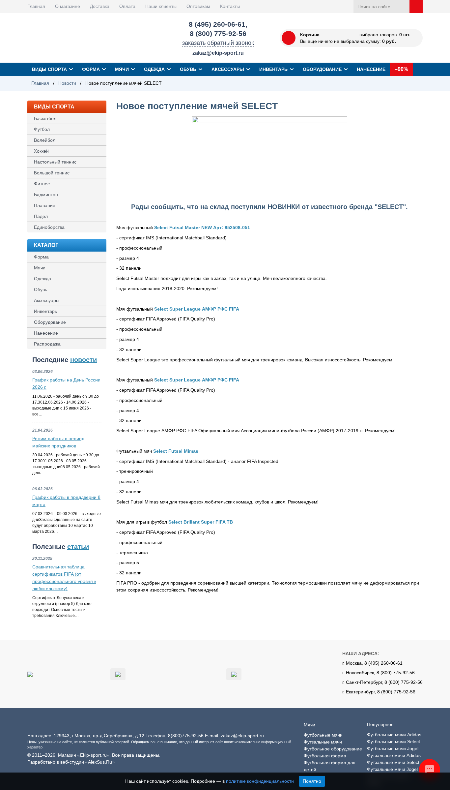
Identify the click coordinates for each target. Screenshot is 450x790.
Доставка (99, 6)
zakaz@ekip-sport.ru (218, 53)
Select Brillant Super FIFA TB (200, 522)
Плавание (44, 205)
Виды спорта (49, 69)
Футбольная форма (325, 755)
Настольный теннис (55, 162)
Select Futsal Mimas (175, 451)
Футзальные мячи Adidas (394, 755)
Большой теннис (52, 172)
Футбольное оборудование (333, 748)
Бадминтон (46, 194)
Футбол (42, 129)
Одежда (154, 69)
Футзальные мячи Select (393, 762)
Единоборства (49, 227)
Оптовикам (198, 6)
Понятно (312, 781)
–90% (401, 69)
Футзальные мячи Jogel (392, 769)
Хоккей (41, 151)
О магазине (67, 6)
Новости (67, 83)
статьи (78, 546)
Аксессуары (227, 69)
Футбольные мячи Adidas (394, 734)
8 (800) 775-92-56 (218, 33)
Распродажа (47, 344)
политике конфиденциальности (260, 781)
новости (83, 359)
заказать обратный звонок (218, 43)
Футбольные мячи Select (393, 741)
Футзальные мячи (323, 741)
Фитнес (42, 183)
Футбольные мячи (323, 735)
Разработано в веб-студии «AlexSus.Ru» (71, 762)
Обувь (188, 69)
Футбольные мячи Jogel (392, 748)
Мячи (122, 69)
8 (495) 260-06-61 (217, 24)
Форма (91, 69)
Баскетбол (45, 118)
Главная (36, 6)
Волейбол (44, 140)
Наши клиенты (161, 6)
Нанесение (371, 69)
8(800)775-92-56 (186, 735)
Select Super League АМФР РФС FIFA (196, 309)
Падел (41, 216)
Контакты (230, 6)
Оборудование (322, 69)
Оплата (127, 6)
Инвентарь (273, 69)
